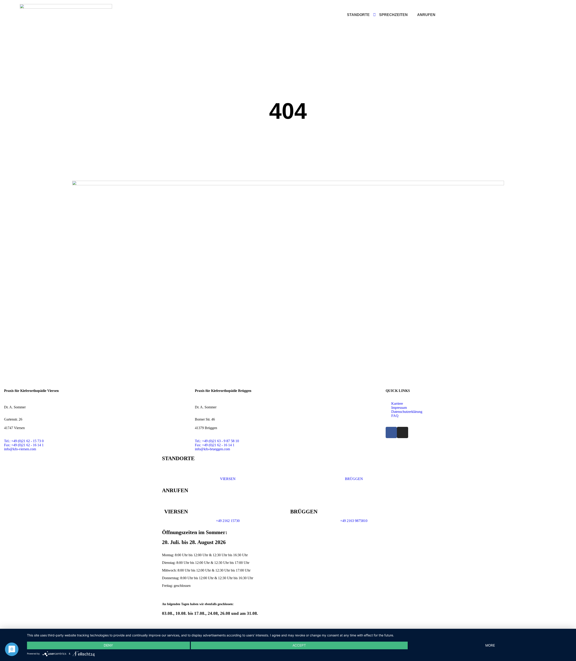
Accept (299, 645)
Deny (108, 645)
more (490, 645)
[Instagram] (402, 432)
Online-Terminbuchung (497, 15)
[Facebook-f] (391, 432)
